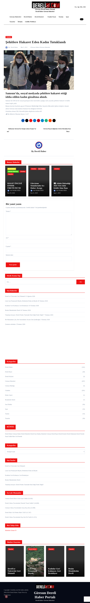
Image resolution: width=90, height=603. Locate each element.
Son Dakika (41, 168)
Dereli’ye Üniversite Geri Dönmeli (15, 296)
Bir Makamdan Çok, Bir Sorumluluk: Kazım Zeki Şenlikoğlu (22, 319)
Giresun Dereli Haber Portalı (45, 9)
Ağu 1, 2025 (57, 193)
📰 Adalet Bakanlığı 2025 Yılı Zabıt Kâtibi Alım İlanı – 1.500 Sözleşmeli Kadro (62, 188)
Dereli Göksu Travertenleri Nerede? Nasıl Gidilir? (19, 503)
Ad (7, 238)
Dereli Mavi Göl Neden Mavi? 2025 (15, 512)
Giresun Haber (35, 47)
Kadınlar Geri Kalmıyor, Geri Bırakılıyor (16, 305)
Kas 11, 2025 (34, 193)
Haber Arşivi (8, 395)
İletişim (20, 21)
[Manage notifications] (6, 596)
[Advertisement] (45, 343)
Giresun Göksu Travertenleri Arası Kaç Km (17, 508)
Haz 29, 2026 (11, 193)
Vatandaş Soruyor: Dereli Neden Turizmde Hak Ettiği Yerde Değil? (24, 315)
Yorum (8, 211)
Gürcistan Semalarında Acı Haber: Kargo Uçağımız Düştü (37, 186)
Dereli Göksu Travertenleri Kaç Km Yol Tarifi (18, 517)
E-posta (8, 246)
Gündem (8, 37)
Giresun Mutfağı (10, 386)
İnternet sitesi (9, 255)
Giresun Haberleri (15, 17)
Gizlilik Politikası (30, 21)
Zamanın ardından (10, 324)
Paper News (21, 592)
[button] (85, 19)
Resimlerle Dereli (10, 400)
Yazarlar (12, 21)
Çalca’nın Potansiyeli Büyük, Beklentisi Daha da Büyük (21, 301)
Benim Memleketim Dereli (12, 310)
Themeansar (7, 595)
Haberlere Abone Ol (10, 530)
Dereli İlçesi (8, 372)
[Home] (6, 19)
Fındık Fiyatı (52, 17)
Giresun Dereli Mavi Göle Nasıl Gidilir (16, 498)
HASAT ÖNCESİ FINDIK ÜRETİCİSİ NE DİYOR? (14, 186)
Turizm (61, 17)
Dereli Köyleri (39, 17)
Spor (67, 17)
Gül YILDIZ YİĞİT (15, 190)
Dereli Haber (28, 17)
